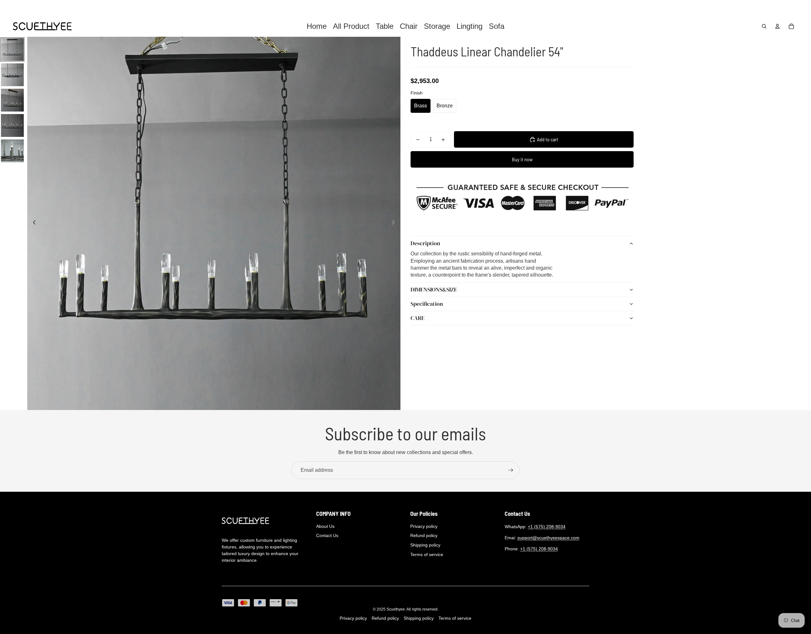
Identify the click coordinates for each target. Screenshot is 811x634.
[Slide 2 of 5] (12, 74)
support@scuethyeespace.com (548, 537)
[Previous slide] (32, 223)
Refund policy (423, 535)
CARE (418, 318)
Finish (417, 92)
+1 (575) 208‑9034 (546, 526)
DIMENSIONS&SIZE (434, 290)
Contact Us (327, 535)
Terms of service (426, 554)
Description (425, 243)
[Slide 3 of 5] (12, 100)
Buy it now (522, 159)
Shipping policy (425, 545)
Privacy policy (423, 526)
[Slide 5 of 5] (12, 150)
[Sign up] (511, 470)
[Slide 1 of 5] (12, 49)
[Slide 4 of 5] (12, 125)
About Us (325, 526)
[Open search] (764, 26)
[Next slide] (395, 223)
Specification (427, 304)
